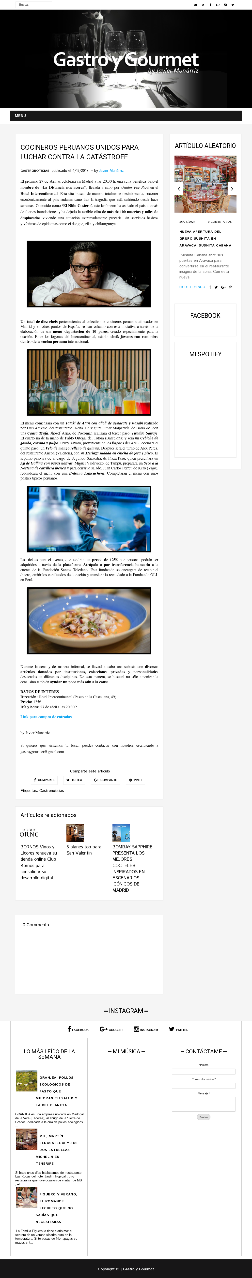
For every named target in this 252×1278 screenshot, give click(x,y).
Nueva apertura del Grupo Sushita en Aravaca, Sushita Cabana (205, 238)
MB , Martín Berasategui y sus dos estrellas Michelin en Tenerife (57, 1150)
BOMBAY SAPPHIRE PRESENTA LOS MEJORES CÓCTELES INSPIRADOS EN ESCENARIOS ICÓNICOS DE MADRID (132, 869)
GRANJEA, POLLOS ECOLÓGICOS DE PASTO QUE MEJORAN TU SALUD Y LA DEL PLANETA (56, 1091)
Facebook (80, 1030)
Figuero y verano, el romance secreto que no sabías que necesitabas (56, 1208)
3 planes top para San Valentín (83, 850)
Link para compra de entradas (46, 716)
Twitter (182, 1030)
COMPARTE (46, 780)
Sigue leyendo (192, 287)
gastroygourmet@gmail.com (42, 751)
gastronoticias (34, 171)
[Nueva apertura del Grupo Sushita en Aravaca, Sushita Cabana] (205, 184)
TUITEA (76, 780)
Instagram (149, 1030)
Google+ (116, 1030)
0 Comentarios (220, 222)
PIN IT (137, 780)
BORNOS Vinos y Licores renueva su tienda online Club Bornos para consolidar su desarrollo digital (38, 862)
